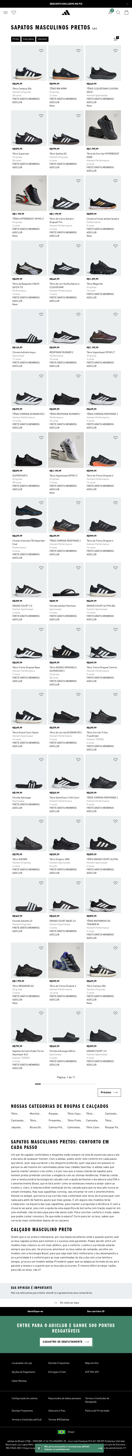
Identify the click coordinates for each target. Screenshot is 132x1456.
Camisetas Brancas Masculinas (74, 1128)
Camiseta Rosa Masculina (111, 1114)
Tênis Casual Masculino (75, 1114)
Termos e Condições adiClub (27, 1419)
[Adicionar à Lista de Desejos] (41, 51)
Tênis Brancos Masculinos (36, 1121)
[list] (60, 39)
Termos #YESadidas (58, 1419)
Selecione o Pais (56, 1411)
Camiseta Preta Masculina (92, 1121)
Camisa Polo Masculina (56, 1128)
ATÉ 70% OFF (92, 1372)
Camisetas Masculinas (18, 1121)
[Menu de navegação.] (5, 12)
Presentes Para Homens (55, 1121)
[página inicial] (66, 14)
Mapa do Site (91, 1363)
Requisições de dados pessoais (64, 1398)
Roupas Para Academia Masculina (112, 1128)
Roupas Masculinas (55, 1114)
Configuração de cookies (24, 1398)
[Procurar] (118, 12)
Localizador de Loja (22, 1363)
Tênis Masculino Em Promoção (111, 1121)
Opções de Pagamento (23, 1372)
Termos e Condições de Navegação (97, 1400)
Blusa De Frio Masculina (36, 1128)
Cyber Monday (19, 1381)
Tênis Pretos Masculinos (74, 1121)
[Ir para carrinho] (126, 12)
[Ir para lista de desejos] (14, 12)
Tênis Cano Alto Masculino (92, 1128)
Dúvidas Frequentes (58, 1363)
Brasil (71, 1432)
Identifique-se (35, 1311)
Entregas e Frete (57, 1372)
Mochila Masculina (36, 1114)
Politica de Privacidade (97, 1411)
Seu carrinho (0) (95, 1311)
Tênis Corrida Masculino (92, 1114)
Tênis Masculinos (18, 1114)
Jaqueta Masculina (17, 1128)
